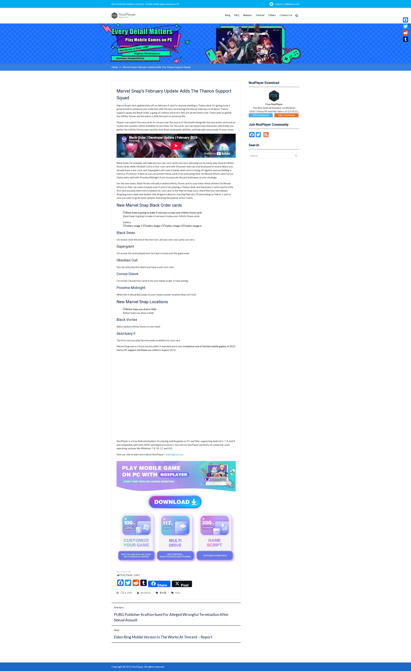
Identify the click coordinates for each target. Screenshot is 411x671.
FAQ (236, 15)
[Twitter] (405, 26)
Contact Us (286, 15)
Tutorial (259, 15)
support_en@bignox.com (287, 4)
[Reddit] (405, 33)
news (177, 592)
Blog (227, 15)
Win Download (261, 115)
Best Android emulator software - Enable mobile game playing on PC (146, 4)
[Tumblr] (405, 39)
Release (247, 15)
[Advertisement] (141, 374)
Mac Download (286, 115)
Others (272, 15)
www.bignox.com (174, 454)
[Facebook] (405, 20)
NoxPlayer (146, 592)
